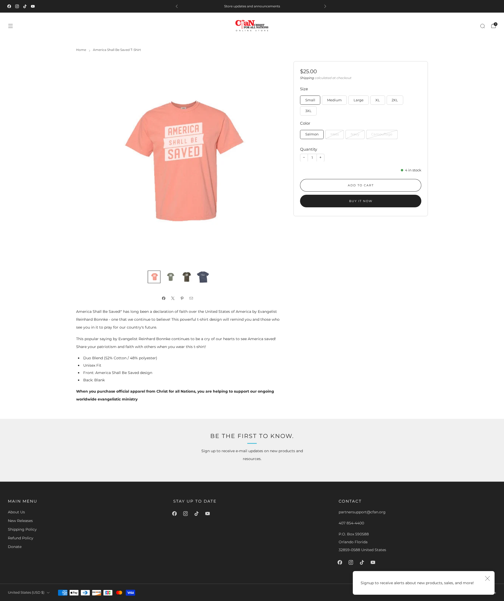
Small (310, 100)
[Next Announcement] (326, 6)
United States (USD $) (26, 592)
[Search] (482, 26)
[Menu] (10, 26)
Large (359, 100)
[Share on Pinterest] (183, 298)
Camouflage (381, 134)
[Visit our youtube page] (34, 6)
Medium (334, 100)
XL (377, 100)
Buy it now (360, 201)
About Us (16, 512)
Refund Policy (20, 538)
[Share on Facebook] (164, 298)
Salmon (312, 134)
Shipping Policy (22, 529)
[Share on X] (174, 298)
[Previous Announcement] (177, 6)
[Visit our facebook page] (10, 6)
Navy (355, 134)
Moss (334, 134)
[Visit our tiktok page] (26, 6)
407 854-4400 (351, 523)
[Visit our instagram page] (18, 6)
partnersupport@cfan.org (362, 512)
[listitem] (252, 6)
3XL (308, 111)
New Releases (20, 520)
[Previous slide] (86, 163)
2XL (395, 100)
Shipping (307, 78)
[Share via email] (192, 298)
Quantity (308, 149)
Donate (15, 546)
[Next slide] (270, 163)
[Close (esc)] (487, 578)
